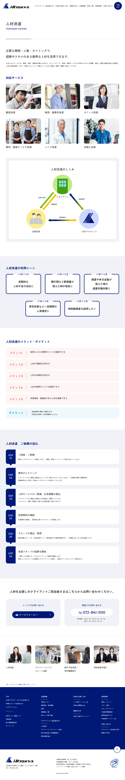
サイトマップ (10, 726)
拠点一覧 (90, 6)
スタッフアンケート (107, 708)
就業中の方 (74, 6)
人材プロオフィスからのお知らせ (17, 700)
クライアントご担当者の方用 (110, 729)
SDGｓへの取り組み (47, 715)
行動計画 (8, 719)
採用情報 (98, 6)
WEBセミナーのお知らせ (14, 703)
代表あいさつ (45, 702)
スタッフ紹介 (105, 705)
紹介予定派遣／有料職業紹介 (50, 733)
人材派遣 (43, 726)
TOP (7, 684)
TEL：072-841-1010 (12, 768)
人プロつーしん (11, 707)
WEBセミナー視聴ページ (13, 716)
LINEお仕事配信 (78, 705)
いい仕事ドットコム (79, 702)
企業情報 (82, 6)
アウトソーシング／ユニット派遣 (51, 729)
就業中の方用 (105, 733)
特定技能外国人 (46, 736)
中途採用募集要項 (106, 712)
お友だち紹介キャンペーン (81, 716)
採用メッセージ (106, 702)
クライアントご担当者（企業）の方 (19, 684)
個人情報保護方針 (11, 722)
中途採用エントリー (107, 718)
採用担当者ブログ (106, 715)
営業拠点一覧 (45, 712)
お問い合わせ (108, 6)
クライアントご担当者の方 (44, 6)
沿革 (42, 708)
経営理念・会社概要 (47, 705)
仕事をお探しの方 (61, 6)
